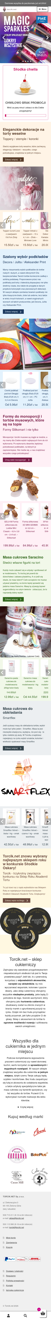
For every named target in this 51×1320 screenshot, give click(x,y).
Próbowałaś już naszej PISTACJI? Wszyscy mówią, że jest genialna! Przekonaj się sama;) (25, 3)
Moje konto (11, 1237)
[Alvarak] (39, 1132)
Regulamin (11, 1275)
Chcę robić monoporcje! (15, 459)
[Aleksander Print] (17, 1132)
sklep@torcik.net (16, 1218)
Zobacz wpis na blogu (14, 900)
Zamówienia (11, 1242)
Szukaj (25, 1316)
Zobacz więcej (11, 159)
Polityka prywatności (15, 1280)
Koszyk (9, 1247)
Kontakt (9, 1285)
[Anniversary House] (17, 1154)
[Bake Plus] (39, 1154)
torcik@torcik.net (16, 1227)
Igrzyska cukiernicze (15, 1290)
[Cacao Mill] (17, 1177)
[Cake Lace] (39, 1177)
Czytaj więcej (26, 1106)
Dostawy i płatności (14, 1271)
